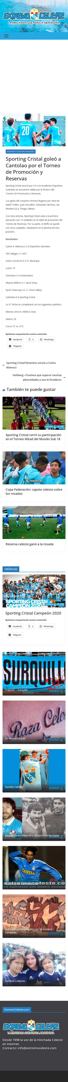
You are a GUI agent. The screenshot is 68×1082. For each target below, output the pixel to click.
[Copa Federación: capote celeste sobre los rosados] (34, 453)
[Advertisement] (34, 75)
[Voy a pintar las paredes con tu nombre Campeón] (34, 916)
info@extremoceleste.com (37, 1048)
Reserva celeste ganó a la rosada (29, 544)
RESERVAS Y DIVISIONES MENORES (20, 151)
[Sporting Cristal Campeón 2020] (34, 591)
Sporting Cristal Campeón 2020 (33, 613)
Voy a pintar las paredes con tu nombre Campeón (28, 931)
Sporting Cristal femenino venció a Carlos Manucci (31, 365)
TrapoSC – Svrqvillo (16, 690)
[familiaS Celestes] (34, 964)
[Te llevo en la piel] (34, 722)
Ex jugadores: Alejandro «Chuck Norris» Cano (32, 835)
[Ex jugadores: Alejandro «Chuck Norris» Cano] (34, 819)
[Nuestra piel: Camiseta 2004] (34, 867)
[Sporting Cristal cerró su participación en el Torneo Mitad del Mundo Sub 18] (34, 399)
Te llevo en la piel (15, 738)
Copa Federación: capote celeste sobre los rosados (34, 491)
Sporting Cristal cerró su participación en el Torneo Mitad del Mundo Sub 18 (33, 437)
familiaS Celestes (15, 981)
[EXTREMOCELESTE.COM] (31, 1017)
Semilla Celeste (14, 787)
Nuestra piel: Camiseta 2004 (21, 884)
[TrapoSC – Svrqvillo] (34, 673)
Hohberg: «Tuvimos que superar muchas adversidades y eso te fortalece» (37, 377)
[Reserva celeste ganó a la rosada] (34, 508)
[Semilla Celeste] (34, 770)
